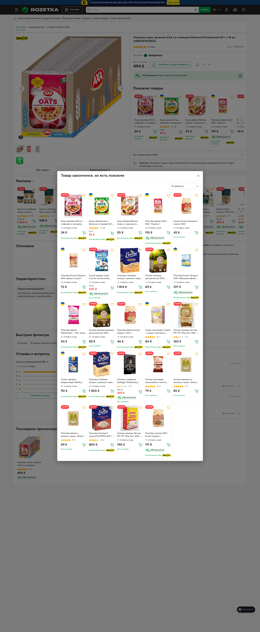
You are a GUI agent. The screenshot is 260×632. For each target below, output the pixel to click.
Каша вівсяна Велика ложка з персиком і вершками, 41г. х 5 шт (127, 223)
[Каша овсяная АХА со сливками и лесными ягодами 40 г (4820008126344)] (74, 206)
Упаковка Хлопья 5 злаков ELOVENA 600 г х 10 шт (101, 435)
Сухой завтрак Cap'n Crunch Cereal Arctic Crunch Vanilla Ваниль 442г (99, 277)
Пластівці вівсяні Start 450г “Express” (156, 222)
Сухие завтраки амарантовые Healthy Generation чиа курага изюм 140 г (72, 381)
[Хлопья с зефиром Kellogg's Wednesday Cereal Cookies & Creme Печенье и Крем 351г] (130, 364)
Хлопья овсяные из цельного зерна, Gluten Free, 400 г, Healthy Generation (185, 381)
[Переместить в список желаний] (84, 195)
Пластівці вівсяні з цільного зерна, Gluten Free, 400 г (72, 435)
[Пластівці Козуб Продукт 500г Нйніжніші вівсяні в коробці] (186, 260)
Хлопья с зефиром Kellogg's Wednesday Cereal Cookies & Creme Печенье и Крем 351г (129, 381)
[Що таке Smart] (82, 238)
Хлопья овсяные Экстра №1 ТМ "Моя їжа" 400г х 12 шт (185, 332)
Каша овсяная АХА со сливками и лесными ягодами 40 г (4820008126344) (71, 223)
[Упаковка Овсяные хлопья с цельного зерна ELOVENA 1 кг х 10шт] (102, 364)
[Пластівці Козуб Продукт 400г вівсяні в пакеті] (74, 260)
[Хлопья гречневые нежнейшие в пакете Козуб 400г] (158, 364)
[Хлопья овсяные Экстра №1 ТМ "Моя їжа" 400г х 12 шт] (186, 315)
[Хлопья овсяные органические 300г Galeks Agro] (158, 260)
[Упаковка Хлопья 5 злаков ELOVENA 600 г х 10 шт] (102, 418)
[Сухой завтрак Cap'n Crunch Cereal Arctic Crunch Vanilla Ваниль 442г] (102, 260)
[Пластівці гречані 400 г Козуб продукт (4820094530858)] (158, 418)
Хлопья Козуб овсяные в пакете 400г (185, 222)
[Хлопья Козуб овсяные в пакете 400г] (186, 206)
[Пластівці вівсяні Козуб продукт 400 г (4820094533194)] (130, 315)
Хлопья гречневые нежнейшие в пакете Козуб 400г (155, 381)
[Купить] (84, 232)
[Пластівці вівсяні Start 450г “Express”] (158, 206)
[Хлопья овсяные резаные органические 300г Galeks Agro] (102, 315)
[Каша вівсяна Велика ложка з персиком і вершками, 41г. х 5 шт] (130, 206)
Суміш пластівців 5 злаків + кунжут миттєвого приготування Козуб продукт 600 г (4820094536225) (157, 332)
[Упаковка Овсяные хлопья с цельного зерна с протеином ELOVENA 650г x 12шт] (130, 260)
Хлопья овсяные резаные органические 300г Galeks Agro (101, 332)
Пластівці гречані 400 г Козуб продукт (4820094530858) (156, 435)
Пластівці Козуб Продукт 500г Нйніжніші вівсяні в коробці (185, 277)
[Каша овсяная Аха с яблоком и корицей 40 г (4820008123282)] (102, 206)
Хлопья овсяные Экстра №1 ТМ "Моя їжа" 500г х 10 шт (129, 435)
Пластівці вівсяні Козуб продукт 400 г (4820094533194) (128, 332)
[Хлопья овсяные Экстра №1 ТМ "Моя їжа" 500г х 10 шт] (130, 418)
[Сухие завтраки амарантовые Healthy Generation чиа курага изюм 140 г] (74, 364)
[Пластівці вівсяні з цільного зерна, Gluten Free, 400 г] (74, 418)
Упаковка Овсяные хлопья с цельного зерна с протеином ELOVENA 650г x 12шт (129, 277)
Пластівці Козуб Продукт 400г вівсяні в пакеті (73, 277)
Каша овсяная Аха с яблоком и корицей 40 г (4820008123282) (101, 223)
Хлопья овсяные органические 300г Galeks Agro (155, 277)
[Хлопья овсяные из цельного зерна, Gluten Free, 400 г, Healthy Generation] (186, 364)
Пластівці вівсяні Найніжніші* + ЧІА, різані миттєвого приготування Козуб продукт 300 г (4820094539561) (73, 332)
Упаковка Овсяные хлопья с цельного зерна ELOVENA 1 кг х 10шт (101, 381)
